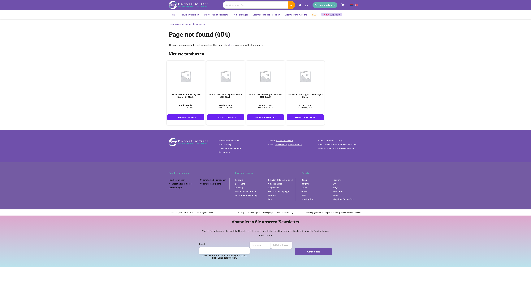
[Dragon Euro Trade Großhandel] (190, 5)
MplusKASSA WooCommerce (351, 212)
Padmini (337, 179)
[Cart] (343, 5)
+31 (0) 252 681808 (284, 140)
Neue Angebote (331, 14)
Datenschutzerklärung (285, 212)
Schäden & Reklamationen (280, 179)
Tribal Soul (338, 191)
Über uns (272, 195)
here (231, 45)
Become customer (325, 5)
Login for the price (186, 117)
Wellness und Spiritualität (216, 14)
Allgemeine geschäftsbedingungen (260, 212)
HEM (303, 195)
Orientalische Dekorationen (266, 14)
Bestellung (240, 183)
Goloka (304, 191)
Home (174, 14)
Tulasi (336, 195)
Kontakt (239, 179)
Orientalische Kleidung (296, 14)
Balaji (304, 179)
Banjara (305, 183)
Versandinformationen (245, 191)
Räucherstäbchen (190, 14)
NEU (314, 15)
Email (202, 244)
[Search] (291, 5)
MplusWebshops (332, 212)
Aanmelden (313, 251)
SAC (335, 183)
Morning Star (307, 199)
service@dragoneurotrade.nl (288, 144)
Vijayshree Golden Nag (343, 199)
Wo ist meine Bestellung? (246, 195)
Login (305, 5)
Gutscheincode (275, 183)
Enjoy (304, 187)
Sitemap (241, 212)
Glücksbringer (241, 14)
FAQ (270, 199)
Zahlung (239, 187)
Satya (335, 187)
